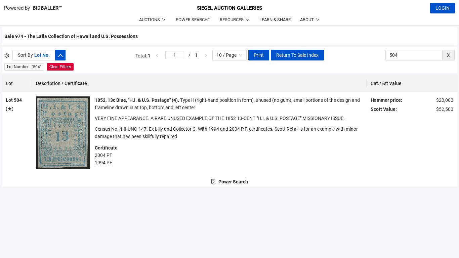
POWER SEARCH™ (193, 19)
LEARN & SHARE (275, 19)
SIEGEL (229, 8)
